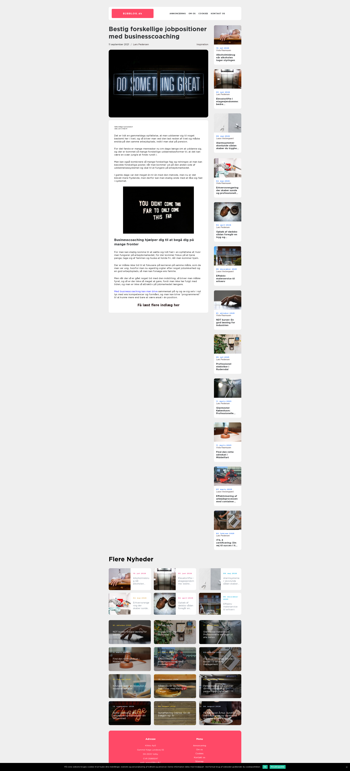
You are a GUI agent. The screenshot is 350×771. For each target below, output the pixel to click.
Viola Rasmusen (223, 50)
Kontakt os (218, 13)
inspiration (202, 44)
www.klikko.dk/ (153, 762)
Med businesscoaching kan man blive (136, 291)
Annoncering (178, 13)
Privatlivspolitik (277, 767)
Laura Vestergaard (225, 138)
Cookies (203, 13)
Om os (192, 13)
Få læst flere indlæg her (159, 305)
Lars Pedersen (141, 44)
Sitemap (199, 761)
